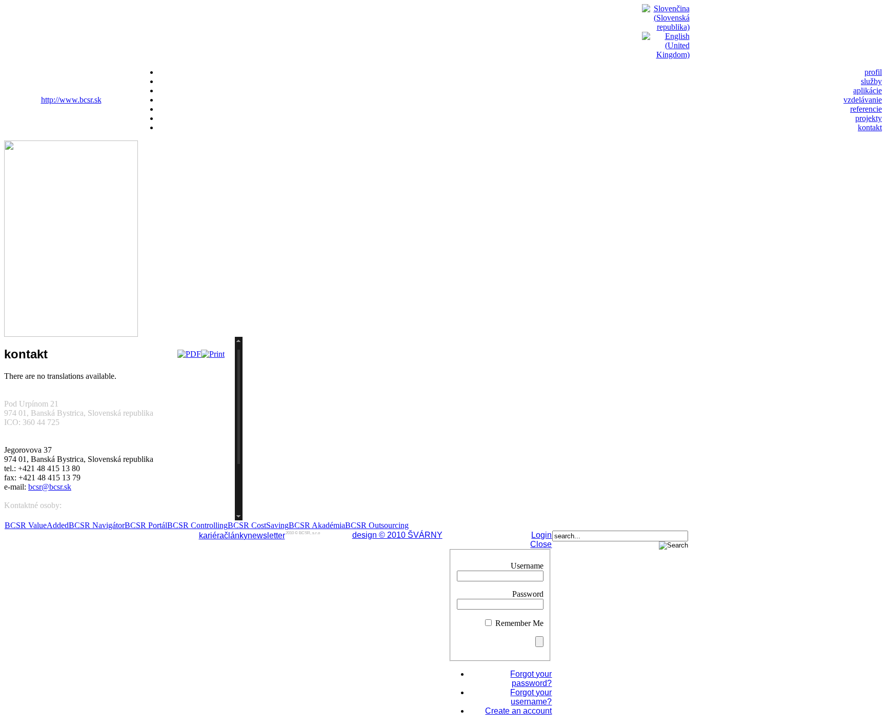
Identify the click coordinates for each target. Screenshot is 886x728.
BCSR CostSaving (258, 525)
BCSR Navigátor (97, 525)
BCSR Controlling (197, 525)
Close (541, 544)
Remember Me (519, 623)
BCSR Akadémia (317, 525)
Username (527, 565)
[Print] (213, 354)
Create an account (518, 710)
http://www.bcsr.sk (71, 99)
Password (527, 594)
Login (541, 535)
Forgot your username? (531, 697)
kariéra (211, 535)
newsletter (266, 535)
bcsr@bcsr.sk (49, 486)
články (236, 535)
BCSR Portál (146, 525)
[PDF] (189, 354)
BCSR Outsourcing (377, 525)
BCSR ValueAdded (37, 525)
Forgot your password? (531, 678)
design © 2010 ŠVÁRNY (397, 535)
